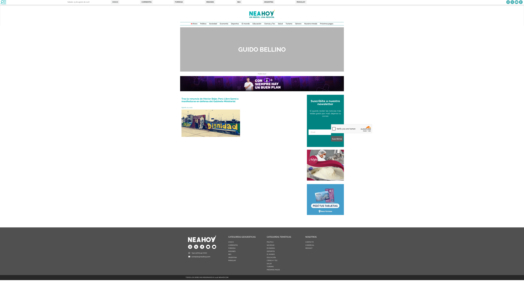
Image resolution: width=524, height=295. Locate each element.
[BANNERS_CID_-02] (262, 90)
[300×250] (325, 214)
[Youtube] (516, 2)
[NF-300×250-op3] (325, 179)
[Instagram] (508, 2)
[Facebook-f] (521, 2)
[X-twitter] (512, 2)
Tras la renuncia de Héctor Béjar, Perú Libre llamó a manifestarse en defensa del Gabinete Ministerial (210, 100)
